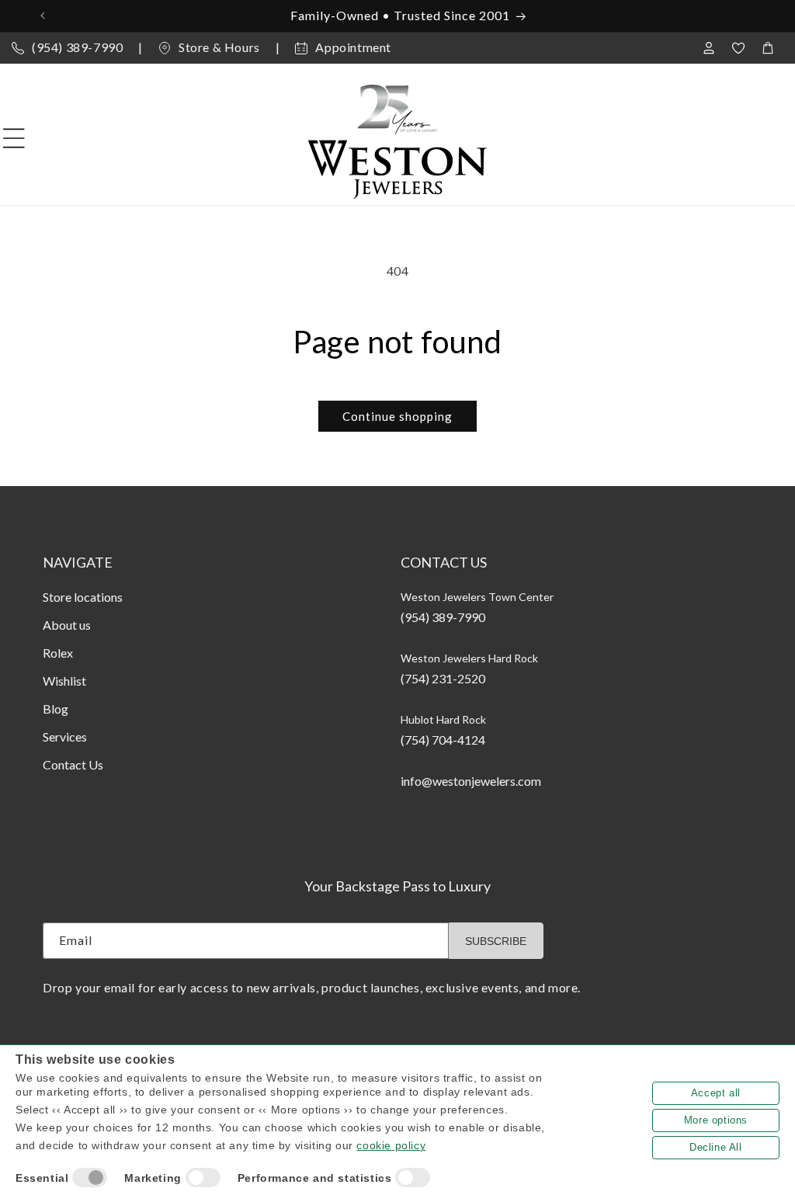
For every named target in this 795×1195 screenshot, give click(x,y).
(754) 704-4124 (443, 739)
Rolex (58, 652)
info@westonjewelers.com (471, 780)
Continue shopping (397, 416)
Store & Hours (219, 47)
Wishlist (64, 680)
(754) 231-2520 (443, 678)
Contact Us (73, 764)
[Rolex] (719, 138)
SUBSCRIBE (495, 941)
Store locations (83, 596)
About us (67, 624)
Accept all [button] (716, 1093)
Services (65, 736)
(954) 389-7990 (77, 47)
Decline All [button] (715, 1147)
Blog (55, 708)
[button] (14, 138)
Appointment (353, 47)
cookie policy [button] (390, 1145)
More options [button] (716, 1120)
